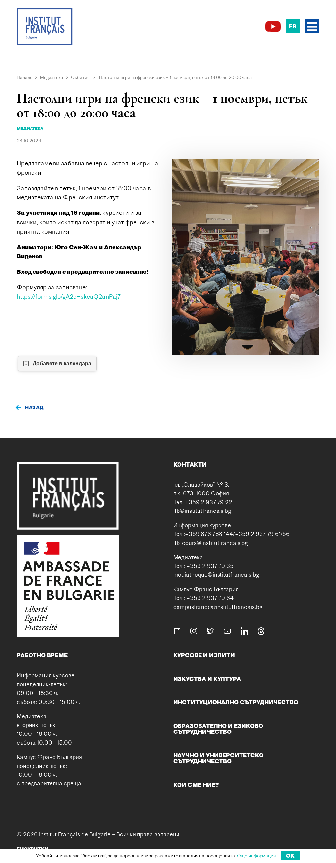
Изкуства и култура (207, 678)
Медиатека (51, 77)
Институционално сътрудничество (235, 702)
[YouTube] (273, 26)
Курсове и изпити (204, 655)
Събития (80, 77)
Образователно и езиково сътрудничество (218, 728)
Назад (34, 407)
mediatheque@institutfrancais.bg (216, 574)
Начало (24, 77)
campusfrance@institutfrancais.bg (217, 606)
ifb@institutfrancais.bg (202, 510)
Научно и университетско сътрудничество (218, 758)
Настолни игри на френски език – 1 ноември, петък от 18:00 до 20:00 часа (175, 77)
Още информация (256, 856)
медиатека (30, 128)
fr (292, 26)
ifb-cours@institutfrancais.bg (210, 542)
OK (290, 856)
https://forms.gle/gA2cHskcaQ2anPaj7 (69, 296)
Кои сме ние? (196, 784)
